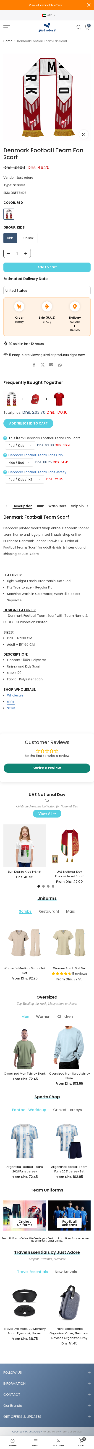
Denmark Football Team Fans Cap (35, 455)
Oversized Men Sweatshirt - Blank (69, 1075)
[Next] (87, 506)
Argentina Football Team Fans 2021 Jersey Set (69, 1169)
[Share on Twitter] (43, 365)
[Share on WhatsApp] (60, 365)
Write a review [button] (47, 768)
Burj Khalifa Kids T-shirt (24, 871)
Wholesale (15, 695)
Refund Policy (51, 1431)
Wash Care (57, 506)
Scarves (19, 185)
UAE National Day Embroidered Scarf (69, 873)
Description (22, 506)
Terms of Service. (72, 1431)
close (89, 5)
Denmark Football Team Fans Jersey (37, 472)
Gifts (11, 701)
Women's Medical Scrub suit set (25, 970)
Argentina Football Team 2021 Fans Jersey (24, 1169)
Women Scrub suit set (69, 968)
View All (45, 813)
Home (8, 41)
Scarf (11, 708)
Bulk (40, 506)
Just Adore (24, 177)
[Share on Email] (51, 365)
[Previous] (6, 506)
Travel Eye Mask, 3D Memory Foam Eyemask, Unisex (25, 1331)
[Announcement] (45, 5)
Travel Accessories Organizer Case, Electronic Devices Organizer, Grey (69, 1333)
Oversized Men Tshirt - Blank (25, 1073)
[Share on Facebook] (34, 365)
